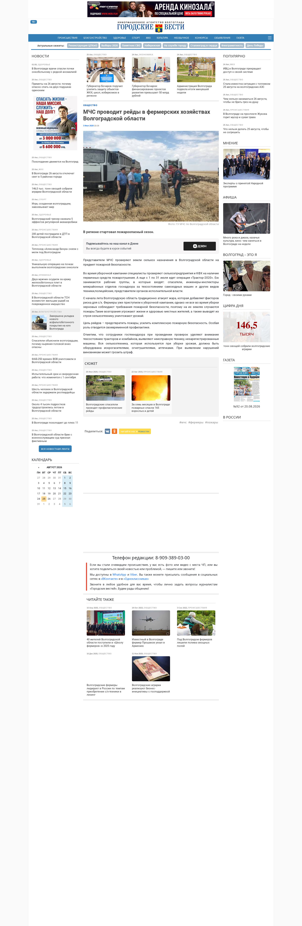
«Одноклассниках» (136, 579)
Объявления (222, 37)
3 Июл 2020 (88, 126)
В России (232, 417)
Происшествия (67, 37)
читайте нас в (135, 431)
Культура (162, 37)
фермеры (196, 422)
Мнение (230, 143)
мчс (184, 422)
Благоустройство (95, 37)
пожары (212, 422)
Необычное (181, 37)
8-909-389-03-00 (172, 558)
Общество (90, 105)
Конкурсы (201, 37)
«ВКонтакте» (109, 579)
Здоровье (119, 37)
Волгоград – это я (240, 254)
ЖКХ (148, 37)
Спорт (136, 37)
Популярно (234, 56)
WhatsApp (120, 574)
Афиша (230, 197)
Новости (40, 56)
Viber (133, 574)
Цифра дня (233, 305)
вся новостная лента (55, 449)
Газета (240, 37)
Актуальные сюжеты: (50, 45)
